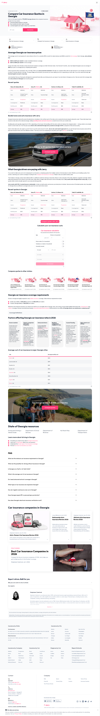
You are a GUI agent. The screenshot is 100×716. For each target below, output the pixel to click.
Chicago (53, 635)
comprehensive (84, 306)
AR (10, 631)
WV (39, 633)
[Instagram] (77, 701)
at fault (55, 335)
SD (26, 633)
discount (65, 130)
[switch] (63, 241)
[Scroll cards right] (90, 98)
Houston (67, 631)
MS (41, 631)
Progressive (23, 99)
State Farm (20, 655)
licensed (60, 707)
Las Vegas (67, 635)
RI (23, 633)
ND (46, 631)
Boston (52, 633)
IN (25, 631)
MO (40, 631)
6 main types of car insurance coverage (27, 444)
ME (35, 631)
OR (20, 633)
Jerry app (18, 684)
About (57, 678)
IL (24, 631)
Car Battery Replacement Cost (78, 653)
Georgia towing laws (33, 440)
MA (31, 631)
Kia (51, 657)
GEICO (9, 657)
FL (19, 631)
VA (32, 633)
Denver (52, 640)
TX (29, 633)
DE (18, 631)
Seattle (80, 638)
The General (21, 657)
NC (45, 631)
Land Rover (42, 651)
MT (43, 631)
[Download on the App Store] (48, 701)
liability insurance (34, 298)
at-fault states (19, 442)
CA (13, 631)
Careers (70, 681)
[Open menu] (96, 2)
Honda (30, 662)
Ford (30, 657)
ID (23, 631)
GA (21, 631)
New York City (82, 629)
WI (37, 633)
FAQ (45, 678)
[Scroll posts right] (90, 283)
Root (19, 653)
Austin (52, 631)
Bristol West (43, 99)
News (70, 678)
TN (27, 633)
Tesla (41, 660)
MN (38, 631)
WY (40, 633)
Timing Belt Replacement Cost (78, 660)
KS (27, 631)
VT (33, 633)
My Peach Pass (65, 430)
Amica (9, 653)
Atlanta (38, 87)
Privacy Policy (59, 681)
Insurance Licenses (85, 681)
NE (48, 631)
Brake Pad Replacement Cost (78, 651)
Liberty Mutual (11, 660)
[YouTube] (85, 701)
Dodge (52, 655)
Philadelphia (81, 631)
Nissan (41, 657)
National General (12, 662)
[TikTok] (88, 701)
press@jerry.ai (18, 703)
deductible (85, 340)
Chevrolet (31, 655)
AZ (11, 631)
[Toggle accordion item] (90, 312)
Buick (30, 651)
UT (30, 633)
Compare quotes (50, 152)
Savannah (11, 372)
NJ (10, 633)
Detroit (66, 629)
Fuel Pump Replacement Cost (78, 655)
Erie (9, 655)
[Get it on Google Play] (57, 701)
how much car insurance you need (22, 445)
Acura (52, 651)
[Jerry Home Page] (4, 2)
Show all (80, 640)
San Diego (81, 635)
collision (10, 308)
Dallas (52, 638)
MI (36, 631)
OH (17, 633)
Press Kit (46, 681)
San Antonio (81, 633)
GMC (30, 660)
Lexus (41, 653)
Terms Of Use (84, 678)
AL (8, 631)
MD (33, 631)
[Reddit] (91, 701)
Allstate (9, 651)
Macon (10, 383)
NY (15, 633)
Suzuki (62, 655)
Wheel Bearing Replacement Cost (79, 662)
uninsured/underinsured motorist (41, 308)
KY (28, 631)
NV (13, 633)
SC (24, 633)
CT (16, 631)
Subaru (62, 653)
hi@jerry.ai (14, 702)
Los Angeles (67, 638)
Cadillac (31, 653)
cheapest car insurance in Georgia (45, 174)
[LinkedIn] (83, 701)
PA (21, 633)
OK (18, 633)
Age (37, 235)
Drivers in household (55, 235)
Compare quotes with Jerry (50, 221)
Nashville (67, 640)
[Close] (97, 710)
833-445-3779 (16, 682)
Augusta (11, 379)
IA (22, 631)
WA (35, 633)
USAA (19, 660)
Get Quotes (30, 30)
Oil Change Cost (75, 657)
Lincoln (41, 655)
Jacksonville (67, 633)
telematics (26, 341)
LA (30, 631)
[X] (80, 701)
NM (12, 633)
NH (8, 633)
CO (15, 631)
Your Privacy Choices (48, 683)
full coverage (74, 56)
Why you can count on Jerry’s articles (18, 582)
